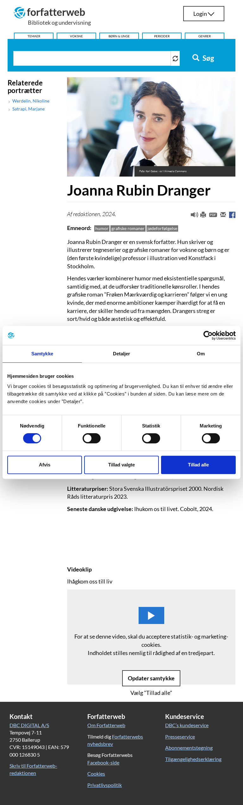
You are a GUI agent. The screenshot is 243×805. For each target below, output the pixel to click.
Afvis (44, 464)
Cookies (96, 774)
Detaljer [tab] (121, 353)
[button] (192, 216)
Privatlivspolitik (104, 785)
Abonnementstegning (189, 748)
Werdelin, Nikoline (30, 100)
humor (102, 228)
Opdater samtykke (151, 678)
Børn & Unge (119, 36)
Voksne (76, 36)
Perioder (162, 36)
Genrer (204, 36)
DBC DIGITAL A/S (29, 725)
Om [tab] (201, 353)
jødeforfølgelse (162, 228)
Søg (207, 58)
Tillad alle (198, 464)
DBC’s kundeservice (187, 725)
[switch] (92, 438)
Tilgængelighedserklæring (193, 759)
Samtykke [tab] (42, 353)
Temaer (34, 36)
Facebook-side (103, 762)
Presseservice (180, 736)
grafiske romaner (128, 228)
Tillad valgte (121, 464)
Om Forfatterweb (106, 725)
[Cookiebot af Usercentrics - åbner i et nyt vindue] (208, 335)
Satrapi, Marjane (28, 108)
